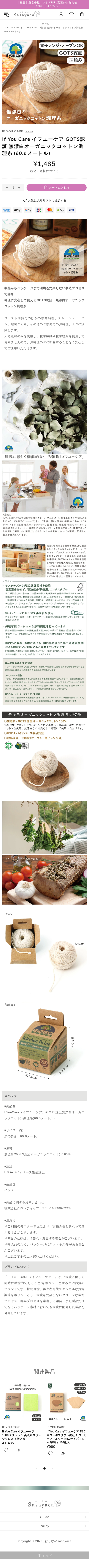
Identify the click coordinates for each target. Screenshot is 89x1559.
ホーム (45, 24)
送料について (49, 171)
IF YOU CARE (12, 131)
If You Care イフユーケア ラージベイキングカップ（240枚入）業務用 (21, 1435)
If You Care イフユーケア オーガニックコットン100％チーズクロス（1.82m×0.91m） (66, 1435)
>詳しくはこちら (47, 6)
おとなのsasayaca (27, 14)
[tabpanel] (22, 1422)
